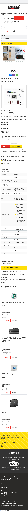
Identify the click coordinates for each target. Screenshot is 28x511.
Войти (15, 21)
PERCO (3, 377)
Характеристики (14, 151)
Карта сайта (7, 490)
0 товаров (14, 30)
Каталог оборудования (6, 38)
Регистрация (21, 21)
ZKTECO (11, 112)
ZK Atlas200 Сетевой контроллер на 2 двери (14, 409)
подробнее (14, 320)
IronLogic (4, 305)
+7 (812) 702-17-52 (9, 493)
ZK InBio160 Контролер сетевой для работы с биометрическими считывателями (14, 338)
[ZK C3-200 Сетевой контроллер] (14, 96)
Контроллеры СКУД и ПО (6, 43)
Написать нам (7, 446)
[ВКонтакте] (10, 75)
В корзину (5, 146)
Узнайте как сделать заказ (11, 267)
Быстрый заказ (16, 146)
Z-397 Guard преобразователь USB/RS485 (13, 302)
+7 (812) (9, 18)
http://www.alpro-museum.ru (14, 469)
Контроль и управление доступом (8, 40)
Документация (22, 151)
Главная (3, 35)
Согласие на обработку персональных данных (16, 505)
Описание (5, 151)
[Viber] (13, 75)
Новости (3, 490)
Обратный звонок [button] (19, 18)
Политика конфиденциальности (5, 505)
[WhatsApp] (17, 75)
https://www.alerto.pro (14, 459)
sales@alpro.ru (5, 495)
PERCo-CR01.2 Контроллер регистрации (12, 374)
